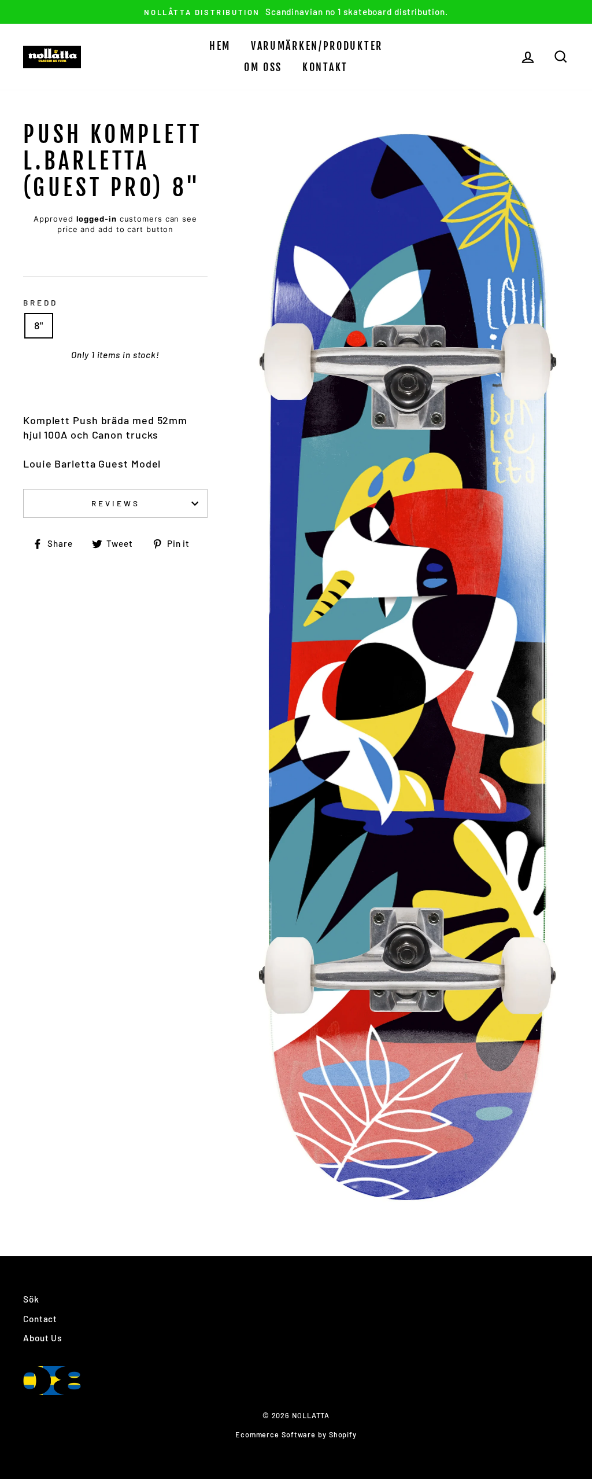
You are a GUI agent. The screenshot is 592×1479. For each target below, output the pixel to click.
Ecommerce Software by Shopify (296, 1434)
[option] (296, 12)
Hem (220, 45)
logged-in (96, 218)
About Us (42, 1338)
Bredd (40, 302)
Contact (40, 1319)
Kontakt (325, 67)
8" (38, 325)
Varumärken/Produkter (317, 45)
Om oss (263, 67)
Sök (31, 1299)
